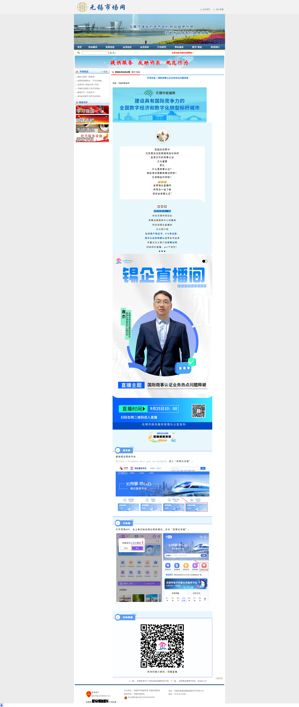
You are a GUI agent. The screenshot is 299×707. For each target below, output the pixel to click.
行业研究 (161, 47)
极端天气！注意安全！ (86, 92)
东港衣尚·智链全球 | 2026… (89, 84)
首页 (79, 47)
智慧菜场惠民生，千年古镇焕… (90, 81)
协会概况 (92, 47)
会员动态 (127, 47)
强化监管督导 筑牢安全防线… (89, 96)
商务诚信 (179, 47)
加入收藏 (219, 9)
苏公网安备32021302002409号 (141, 697)
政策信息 (110, 47)
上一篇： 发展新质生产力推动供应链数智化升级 (148, 681)
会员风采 (144, 47)
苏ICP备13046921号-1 (101, 696)
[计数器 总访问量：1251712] (100, 702)
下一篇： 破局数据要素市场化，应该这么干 (189, 681)
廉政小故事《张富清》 (86, 77)
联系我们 (215, 47)
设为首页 (206, 9)
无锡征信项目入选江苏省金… (89, 88)
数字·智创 (197, 47)
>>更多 (105, 72)
